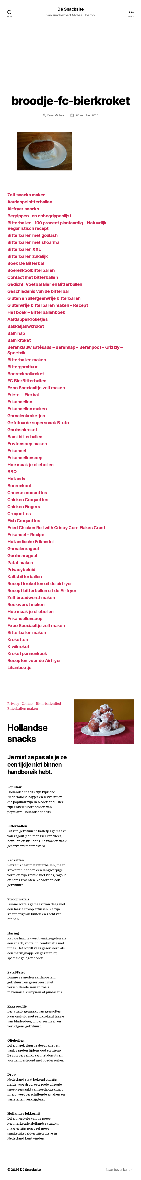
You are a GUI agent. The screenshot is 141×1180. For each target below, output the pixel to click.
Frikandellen (19, 401)
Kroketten (17, 639)
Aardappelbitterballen (29, 201)
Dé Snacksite (70, 9)
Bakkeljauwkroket (25, 326)
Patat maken (20, 562)
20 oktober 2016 (86, 115)
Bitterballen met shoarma (33, 242)
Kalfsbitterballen (24, 576)
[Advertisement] (70, 51)
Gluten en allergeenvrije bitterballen (43, 298)
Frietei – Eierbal (23, 394)
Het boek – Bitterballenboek (36, 312)
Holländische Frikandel (30, 541)
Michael (60, 115)
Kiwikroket (18, 646)
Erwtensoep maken (27, 443)
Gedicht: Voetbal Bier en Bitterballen (44, 284)
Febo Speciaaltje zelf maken (36, 387)
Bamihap (16, 333)
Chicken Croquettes (27, 499)
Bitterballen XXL (24, 249)
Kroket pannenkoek (27, 653)
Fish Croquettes (23, 520)
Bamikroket (19, 340)
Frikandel (16, 450)
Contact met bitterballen (32, 277)
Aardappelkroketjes (27, 319)
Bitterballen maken (26, 359)
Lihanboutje (19, 667)
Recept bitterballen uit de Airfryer (42, 590)
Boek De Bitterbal (25, 263)
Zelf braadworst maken (31, 597)
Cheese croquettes (27, 492)
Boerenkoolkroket (25, 373)
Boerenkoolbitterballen (31, 270)
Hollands (16, 478)
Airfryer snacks (23, 208)
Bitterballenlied (48, 704)
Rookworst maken (25, 604)
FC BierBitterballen (26, 380)
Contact (27, 704)
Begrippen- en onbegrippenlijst (39, 215)
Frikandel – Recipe (25, 534)
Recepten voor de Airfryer (34, 660)
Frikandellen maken (27, 408)
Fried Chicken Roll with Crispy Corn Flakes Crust (56, 527)
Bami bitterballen (24, 436)
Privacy (13, 704)
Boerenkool (19, 485)
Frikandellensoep (24, 457)
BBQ (12, 471)
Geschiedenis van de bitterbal (38, 291)
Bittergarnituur (22, 366)
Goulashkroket (22, 429)
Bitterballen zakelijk (27, 256)
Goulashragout (22, 555)
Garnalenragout (23, 548)
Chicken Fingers (23, 506)
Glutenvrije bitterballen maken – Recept (47, 305)
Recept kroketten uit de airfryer (39, 583)
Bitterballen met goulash (32, 235)
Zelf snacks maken (26, 194)
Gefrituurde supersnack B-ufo (38, 422)
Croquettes (19, 513)
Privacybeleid (21, 569)
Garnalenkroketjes (26, 415)
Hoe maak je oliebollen (30, 464)
